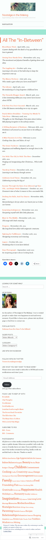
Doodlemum (6, 403)
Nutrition (16, 507)
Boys (38, 462)
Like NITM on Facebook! (11, 351)
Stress (16, 519)
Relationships (10, 515)
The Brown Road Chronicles (12, 412)
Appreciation (26, 458)
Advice (5, 458)
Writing (17, 522)
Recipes (29, 511)
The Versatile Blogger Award (13, 95)
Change (11, 467)
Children (21, 467)
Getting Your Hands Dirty (12, 57)
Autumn (38, 458)
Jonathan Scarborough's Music (13, 409)
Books (33, 462)
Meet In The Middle (10, 218)
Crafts (14, 472)
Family (7, 480)
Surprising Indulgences (11, 210)
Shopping (37, 515)
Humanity (19, 493)
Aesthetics (12, 458)
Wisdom (6, 522)
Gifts (31, 485)
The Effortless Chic (9, 415)
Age (18, 458)
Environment (38, 476)
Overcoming (29, 507)
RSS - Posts (6, 430)
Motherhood (23, 503)
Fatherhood (30, 481)
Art (34, 458)
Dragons (5, 226)
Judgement (24, 499)
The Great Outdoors (10, 146)
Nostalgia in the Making (15, 15)
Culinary (30, 472)
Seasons (30, 515)
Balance (12, 462)
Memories (13, 503)
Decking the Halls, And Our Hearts (16, 196)
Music (32, 503)
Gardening (26, 485)
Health (38, 489)
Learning (32, 499)
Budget (5, 467)
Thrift (30, 519)
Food (37, 480)
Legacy (4, 242)
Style (21, 519)
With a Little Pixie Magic (10, 422)
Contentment (33, 467)
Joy (20, 499)
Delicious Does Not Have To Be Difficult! (16, 329)
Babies (5, 462)
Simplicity (5, 519)
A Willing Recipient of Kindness (14, 127)
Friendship (8, 484)
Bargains (19, 462)
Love (39, 498)
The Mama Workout (10, 79)
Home (12, 494)
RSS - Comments (8, 433)
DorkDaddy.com (8, 406)
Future (21, 485)
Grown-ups (17, 490)
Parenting (7, 510)
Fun (16, 484)
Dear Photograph (9, 250)
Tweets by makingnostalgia (12, 361)
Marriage (5, 503)
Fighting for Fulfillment (11, 234)
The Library (6, 87)
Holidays (6, 493)
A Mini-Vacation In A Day (12, 138)
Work (12, 522)
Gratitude (7, 489)
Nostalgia (7, 506)
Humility (27, 494)
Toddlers (36, 519)
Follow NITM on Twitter (12, 359)
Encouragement (26, 475)
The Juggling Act (8, 68)
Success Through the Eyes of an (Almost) (18, 186)
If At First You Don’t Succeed (13, 105)
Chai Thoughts (7, 400)
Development (6, 476)
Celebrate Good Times (11, 178)
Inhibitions (34, 494)
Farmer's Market (16, 481)
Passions (22, 511)
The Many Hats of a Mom (11, 419)
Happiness (27, 489)
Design (36, 471)
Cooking (6, 471)
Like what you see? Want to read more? (19, 367)
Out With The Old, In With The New (16, 156)
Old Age (23, 507)
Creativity (21, 471)
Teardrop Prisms (8, 170)
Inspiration (10, 498)
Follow (7, 385)
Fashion (23, 481)
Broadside (5, 397)
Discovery (14, 476)
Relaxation (22, 515)
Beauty (26, 462)
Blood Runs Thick (9, 47)
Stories (11, 519)
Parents (16, 511)
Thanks (25, 519)
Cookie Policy (7, 531)
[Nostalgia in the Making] (23, 7)
